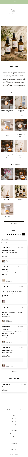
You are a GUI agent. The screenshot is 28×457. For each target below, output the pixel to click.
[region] (14, 2)
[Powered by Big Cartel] (14, 454)
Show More (16, 292)
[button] (20, 234)
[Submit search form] (21, 409)
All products (14, 223)
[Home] (14, 12)
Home (14, 415)
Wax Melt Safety (14, 433)
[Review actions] (25, 247)
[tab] (10, 66)
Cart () (16, 22)
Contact (14, 421)
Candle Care (14, 437)
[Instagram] (12, 449)
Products (11, 22)
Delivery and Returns (14, 440)
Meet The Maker (14, 430)
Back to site (14, 443)
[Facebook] (16, 449)
